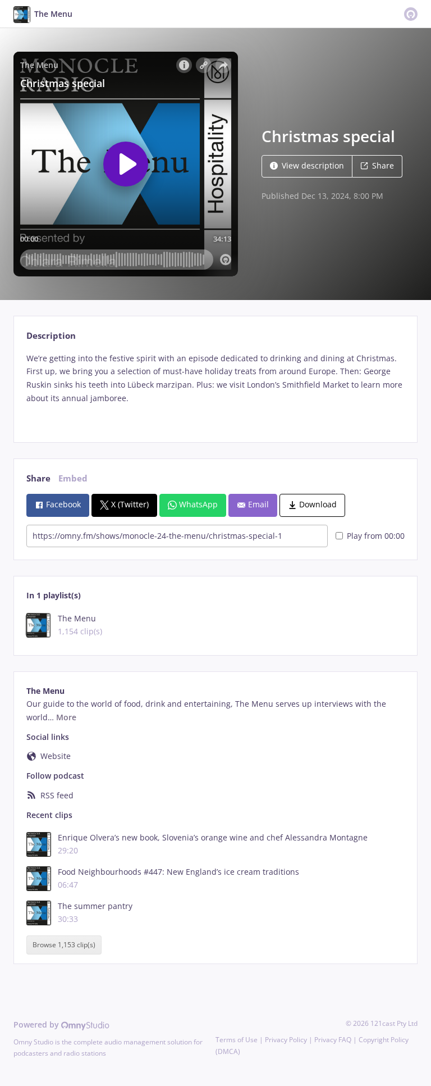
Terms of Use (237, 1039)
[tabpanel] (215, 388)
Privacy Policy (286, 1039)
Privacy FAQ (332, 1039)
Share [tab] (38, 478)
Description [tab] (51, 336)
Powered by (37, 1024)
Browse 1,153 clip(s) (64, 944)
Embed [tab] (73, 478)
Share (383, 165)
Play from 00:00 (376, 535)
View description (313, 165)
